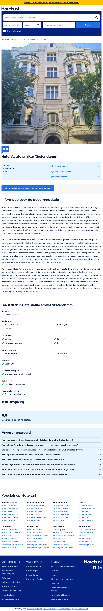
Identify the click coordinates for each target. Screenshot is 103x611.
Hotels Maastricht (61, 505)
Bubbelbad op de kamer (12, 544)
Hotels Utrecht (34, 514)
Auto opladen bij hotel (63, 547)
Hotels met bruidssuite (63, 535)
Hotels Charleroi (86, 520)
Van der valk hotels (87, 529)
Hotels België (32, 570)
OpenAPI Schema (50, 609)
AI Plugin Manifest (64, 609)
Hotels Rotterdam (35, 508)
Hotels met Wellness (11, 529)
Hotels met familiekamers (59, 540)
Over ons (55, 583)
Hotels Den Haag (34, 511)
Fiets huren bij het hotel (38, 547)
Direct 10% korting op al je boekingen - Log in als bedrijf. (51, 2)
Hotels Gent (84, 511)
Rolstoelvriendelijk (61, 544)
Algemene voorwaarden (62, 579)
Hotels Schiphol (34, 520)
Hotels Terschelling (10, 517)
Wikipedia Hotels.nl (59, 599)
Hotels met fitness (10, 541)
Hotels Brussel (85, 505)
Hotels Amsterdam (35, 505)
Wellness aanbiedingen (12, 582)
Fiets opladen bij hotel (37, 544)
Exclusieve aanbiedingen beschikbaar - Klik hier (28, 188)
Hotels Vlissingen (60, 517)
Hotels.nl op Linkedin (60, 595)
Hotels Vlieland (8, 514)
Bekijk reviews (61, 176)
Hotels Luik (84, 517)
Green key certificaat (11, 590)
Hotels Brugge (85, 514)
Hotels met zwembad (11, 532)
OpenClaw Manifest (80, 609)
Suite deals (7, 578)
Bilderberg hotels (86, 544)
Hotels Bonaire (32, 575)
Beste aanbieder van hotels (60, 589)
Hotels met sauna (10, 547)
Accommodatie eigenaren (63, 566)
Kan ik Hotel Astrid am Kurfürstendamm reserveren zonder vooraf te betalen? (40, 445)
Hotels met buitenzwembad (9, 537)
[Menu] (98, 8)
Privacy (54, 575)
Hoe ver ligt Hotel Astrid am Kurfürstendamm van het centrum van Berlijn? (38, 464)
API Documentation (34, 609)
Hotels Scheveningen (36, 517)
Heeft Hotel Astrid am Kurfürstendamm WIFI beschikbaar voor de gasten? (38, 469)
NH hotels (83, 535)
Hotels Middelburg (61, 511)
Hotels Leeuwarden (10, 508)
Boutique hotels (34, 529)
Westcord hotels (86, 532)
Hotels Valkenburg (61, 514)
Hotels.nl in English (34, 579)
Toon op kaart (61, 166)
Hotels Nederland (34, 566)
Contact (55, 570)
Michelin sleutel (8, 595)
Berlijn (13, 39)
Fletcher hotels (85, 538)
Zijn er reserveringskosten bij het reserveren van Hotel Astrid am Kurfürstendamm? (42, 449)
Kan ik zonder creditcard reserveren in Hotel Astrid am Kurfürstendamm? (37, 440)
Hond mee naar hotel (62, 532)
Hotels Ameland (9, 520)
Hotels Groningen (9, 505)
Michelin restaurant (10, 599)
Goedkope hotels (61, 529)
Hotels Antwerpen (87, 508)
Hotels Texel (7, 511)
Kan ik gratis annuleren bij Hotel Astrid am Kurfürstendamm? (31, 454)
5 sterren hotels (34, 532)
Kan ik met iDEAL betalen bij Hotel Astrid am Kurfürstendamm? (33, 459)
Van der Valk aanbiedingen (8, 572)
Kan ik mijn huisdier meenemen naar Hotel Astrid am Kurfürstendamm (36, 474)
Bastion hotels (85, 541)
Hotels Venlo (59, 520)
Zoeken (88, 25)
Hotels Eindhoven (61, 508)
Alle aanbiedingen (10, 566)
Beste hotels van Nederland (35, 540)
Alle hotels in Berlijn (63, 171)
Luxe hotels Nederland (37, 535)
